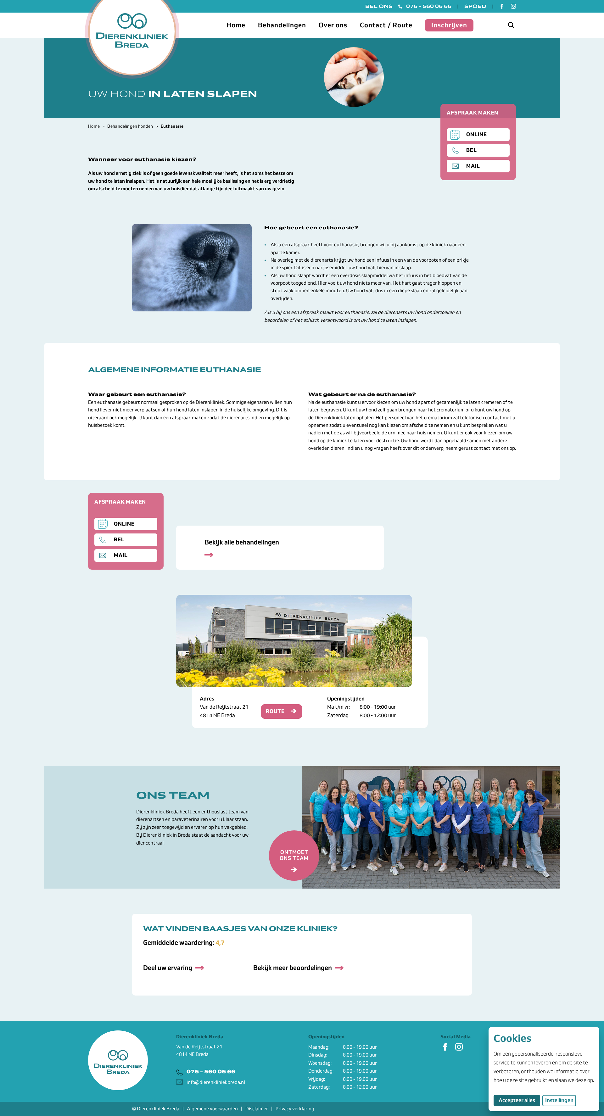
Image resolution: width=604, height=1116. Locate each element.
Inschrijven (449, 25)
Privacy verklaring (295, 1109)
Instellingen (559, 1100)
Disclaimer (256, 1109)
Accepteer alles (519, 1100)
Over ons (333, 25)
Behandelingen (282, 25)
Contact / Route (386, 25)
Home (235, 25)
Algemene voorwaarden (212, 1109)
